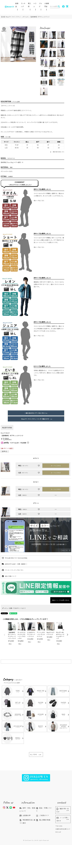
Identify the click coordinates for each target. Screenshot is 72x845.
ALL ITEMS (33, 754)
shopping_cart (66, 6)
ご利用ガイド (42, 815)
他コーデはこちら (39, 201)
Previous (4, 635)
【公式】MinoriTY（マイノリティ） (10, 17)
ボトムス (25, 17)
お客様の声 (25, 815)
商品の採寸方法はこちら (57, 152)
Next (67, 635)
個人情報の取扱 (43, 820)
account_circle (62, 6)
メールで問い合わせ (62, 819)
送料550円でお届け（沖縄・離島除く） (16, 564)
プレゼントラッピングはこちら (14, 570)
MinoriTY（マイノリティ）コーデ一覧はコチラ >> (36, 419)
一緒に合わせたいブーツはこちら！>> (36, 413)
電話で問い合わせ (62, 810)
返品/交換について (10, 576)
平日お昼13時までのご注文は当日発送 (16, 558)
